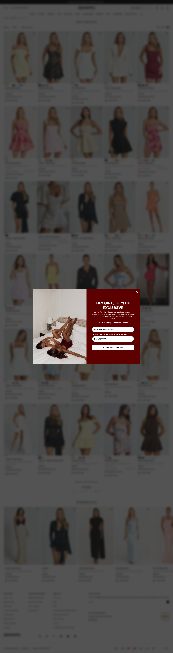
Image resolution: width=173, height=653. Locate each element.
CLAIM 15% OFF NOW (113, 347)
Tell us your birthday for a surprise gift (109, 334)
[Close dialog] (137, 292)
